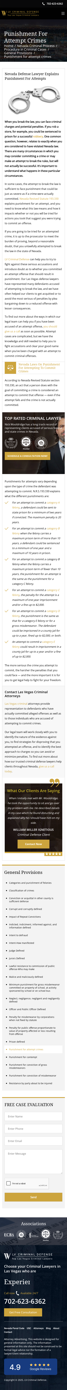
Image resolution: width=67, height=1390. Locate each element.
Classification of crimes (21, 890)
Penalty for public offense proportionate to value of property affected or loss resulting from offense (32, 1031)
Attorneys (39, 1328)
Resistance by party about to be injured (30, 1083)
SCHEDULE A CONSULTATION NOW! (27, 455)
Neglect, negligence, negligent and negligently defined (34, 1000)
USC (29, 1328)
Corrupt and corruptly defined (25, 909)
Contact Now (33, 844)
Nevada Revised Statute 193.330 (39, 198)
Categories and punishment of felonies (30, 882)
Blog (48, 1328)
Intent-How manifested (21, 942)
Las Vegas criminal (16, 703)
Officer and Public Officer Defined (27, 1009)
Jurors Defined (17, 958)
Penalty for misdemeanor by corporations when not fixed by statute (31, 1018)
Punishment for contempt (23, 1057)
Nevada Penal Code (14, 1328)
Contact (8, 1332)
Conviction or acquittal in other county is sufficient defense (31, 900)
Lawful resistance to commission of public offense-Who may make (32, 967)
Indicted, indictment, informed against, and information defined (33, 926)
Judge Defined (16, 950)
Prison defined (17, 1041)
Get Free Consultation (23, 1312)
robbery (38, 136)
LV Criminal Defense (17, 259)
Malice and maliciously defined (26, 976)
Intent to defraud (18, 935)
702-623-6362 (25, 1301)
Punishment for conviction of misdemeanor (32, 1075)
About (56, 1328)
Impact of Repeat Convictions (25, 916)
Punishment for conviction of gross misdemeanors (28, 1066)
